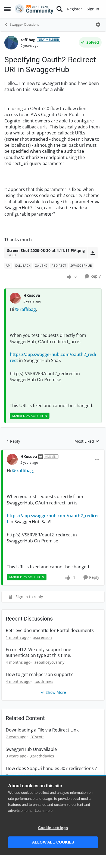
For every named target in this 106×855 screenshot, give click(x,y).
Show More (56, 692)
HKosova (31, 295)
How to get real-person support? (39, 674)
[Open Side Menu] (7, 9)
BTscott (37, 736)
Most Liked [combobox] (86, 441)
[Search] (59, 9)
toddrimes (44, 681)
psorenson (42, 637)
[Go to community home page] (34, 9)
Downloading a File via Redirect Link (42, 730)
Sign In (93, 8)
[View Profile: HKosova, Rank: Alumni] (12, 459)
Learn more (43, 811)
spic (34, 775)
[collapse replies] (53, 452)
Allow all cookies (53, 842)
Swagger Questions (24, 24)
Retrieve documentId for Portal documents (50, 630)
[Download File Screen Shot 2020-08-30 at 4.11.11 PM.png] (93, 252)
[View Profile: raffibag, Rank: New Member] (11, 42)
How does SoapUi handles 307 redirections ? (51, 768)
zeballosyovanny (49, 662)
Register (74, 8)
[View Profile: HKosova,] (15, 298)
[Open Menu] (98, 24)
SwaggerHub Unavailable (31, 749)
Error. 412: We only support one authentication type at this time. (38, 652)
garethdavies (42, 756)
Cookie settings (53, 828)
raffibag (28, 39)
